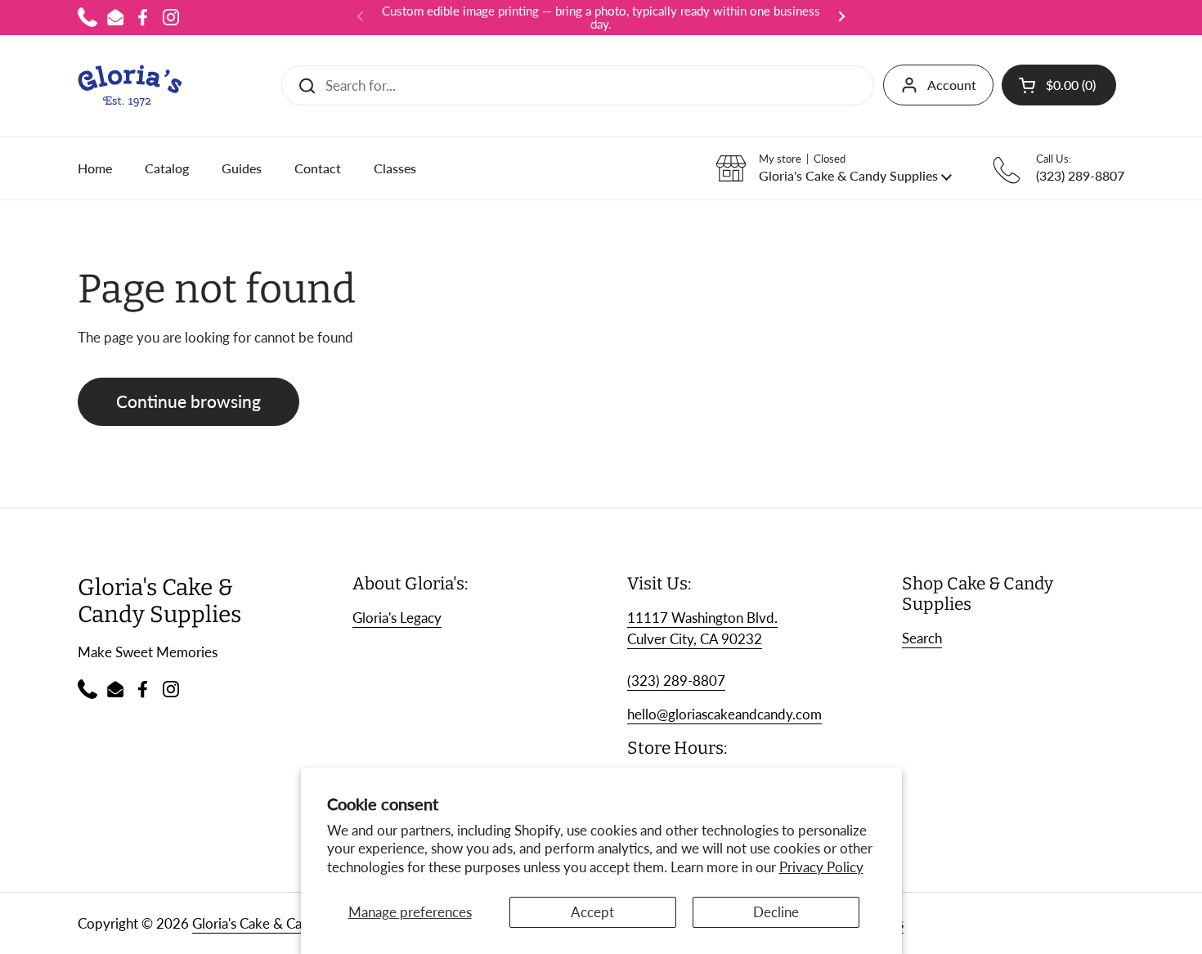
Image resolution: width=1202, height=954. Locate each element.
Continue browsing (188, 401)
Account (951, 84)
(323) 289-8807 (676, 680)
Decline (776, 911)
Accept (592, 911)
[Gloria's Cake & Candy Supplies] (130, 86)
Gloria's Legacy (397, 617)
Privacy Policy (821, 867)
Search (922, 638)
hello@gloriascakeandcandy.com (724, 714)
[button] (1059, 85)
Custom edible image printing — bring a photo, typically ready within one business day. (601, 17)
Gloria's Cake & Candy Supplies (285, 923)
